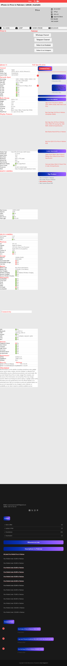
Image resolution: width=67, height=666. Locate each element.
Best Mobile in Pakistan (46, 181)
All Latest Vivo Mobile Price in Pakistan (13, 554)
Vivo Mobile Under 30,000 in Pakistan (13, 567)
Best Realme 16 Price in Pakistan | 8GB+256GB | (29, 629)
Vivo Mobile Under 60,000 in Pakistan (13, 581)
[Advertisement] (26, 58)
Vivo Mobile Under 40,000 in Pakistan (13, 572)
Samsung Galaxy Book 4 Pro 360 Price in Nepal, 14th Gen (59, 88)
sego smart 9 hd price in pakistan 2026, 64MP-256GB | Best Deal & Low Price (35, 639)
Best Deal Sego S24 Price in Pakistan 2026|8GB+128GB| (30, 649)
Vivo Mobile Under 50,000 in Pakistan (13, 576)
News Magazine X (44, 662)
